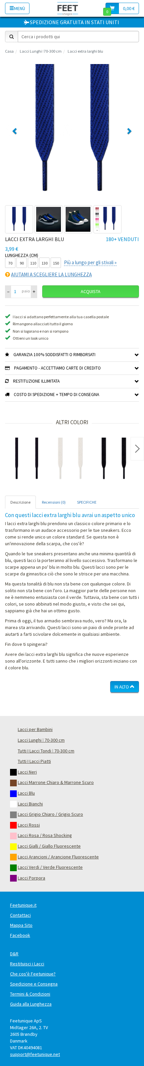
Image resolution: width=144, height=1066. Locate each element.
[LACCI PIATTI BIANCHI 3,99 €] (70, 459)
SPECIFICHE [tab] (86, 502)
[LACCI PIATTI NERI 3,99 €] (114, 459)
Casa (9, 51)
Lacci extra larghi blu (85, 51)
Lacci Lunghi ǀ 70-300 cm (41, 51)
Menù (19, 8)
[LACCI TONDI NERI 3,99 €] (27, 459)
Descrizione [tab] (20, 502)
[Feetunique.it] (68, 8)
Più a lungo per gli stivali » (90, 262)
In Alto (122, 687)
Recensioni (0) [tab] (54, 502)
